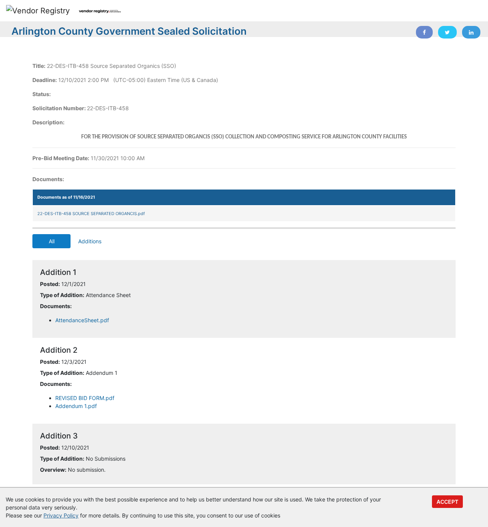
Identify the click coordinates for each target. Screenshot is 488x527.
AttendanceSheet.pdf (82, 320)
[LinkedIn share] (471, 32)
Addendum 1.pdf (76, 406)
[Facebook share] (424, 32)
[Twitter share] (447, 32)
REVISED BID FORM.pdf (84, 398)
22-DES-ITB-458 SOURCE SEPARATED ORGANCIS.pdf (91, 213)
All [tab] (52, 241)
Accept (447, 501)
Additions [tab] (89, 241)
